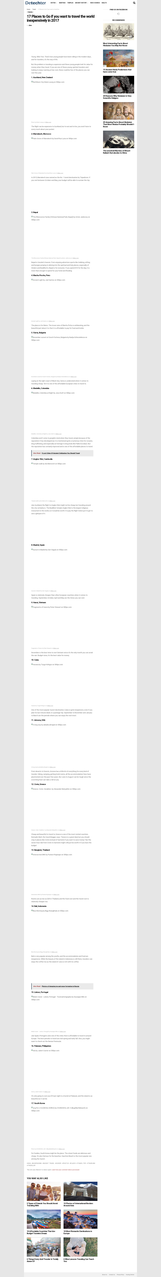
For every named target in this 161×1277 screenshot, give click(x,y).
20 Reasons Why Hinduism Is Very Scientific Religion (117, 97)
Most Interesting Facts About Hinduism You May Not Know (115, 44)
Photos (66, 1163)
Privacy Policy (120, 1274)
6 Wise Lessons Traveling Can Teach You (79, 1260)
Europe (58, 1163)
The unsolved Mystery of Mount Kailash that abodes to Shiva (116, 152)
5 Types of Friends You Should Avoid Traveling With (42, 1204)
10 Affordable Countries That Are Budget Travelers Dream (41, 1232)
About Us (104, 1274)
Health (104, 3)
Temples (70, 3)
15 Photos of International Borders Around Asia (78, 1204)
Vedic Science (95, 3)
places (73, 1163)
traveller (31, 1165)
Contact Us (112, 1274)
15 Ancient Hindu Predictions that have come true (117, 71)
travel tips (82, 1163)
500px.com (48, 122)
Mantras (62, 3)
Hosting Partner (130, 1274)
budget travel (49, 1163)
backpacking (37, 1163)
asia (29, 1163)
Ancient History (81, 3)
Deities (53, 3)
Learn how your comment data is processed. (66, 1170)
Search (134, 2)
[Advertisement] (62, 41)
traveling (91, 1163)
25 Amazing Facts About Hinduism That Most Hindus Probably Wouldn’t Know (118, 124)
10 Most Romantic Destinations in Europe (78, 1232)
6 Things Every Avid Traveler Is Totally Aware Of (42, 1260)
